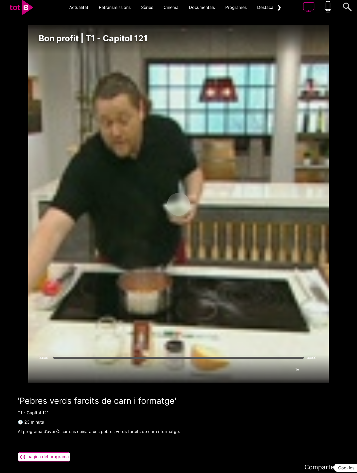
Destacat (266, 7)
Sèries (147, 7)
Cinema (171, 7)
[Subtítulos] (265, 369)
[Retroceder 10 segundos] (151, 204)
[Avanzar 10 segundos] (205, 204)
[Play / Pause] (178, 204)
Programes (236, 7)
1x (297, 369)
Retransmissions (115, 7)
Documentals (202, 7)
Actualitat (78, 7)
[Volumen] (44, 369)
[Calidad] (281, 369)
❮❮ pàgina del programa (44, 456)
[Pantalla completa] (312, 369)
